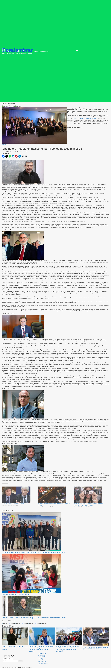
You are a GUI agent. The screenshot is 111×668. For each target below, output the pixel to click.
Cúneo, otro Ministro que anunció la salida (13, 503)
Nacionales (41, 660)
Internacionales (42, 661)
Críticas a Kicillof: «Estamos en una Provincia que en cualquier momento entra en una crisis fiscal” (34, 618)
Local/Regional (42, 656)
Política (4, 144)
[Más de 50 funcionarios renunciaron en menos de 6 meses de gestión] (55, 495)
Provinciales (41, 658)
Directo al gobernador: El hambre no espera (16, 594)
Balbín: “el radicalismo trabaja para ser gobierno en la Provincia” (95, 648)
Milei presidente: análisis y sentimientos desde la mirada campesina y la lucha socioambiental (88, 504)
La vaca (79, 113)
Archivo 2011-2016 (43, 663)
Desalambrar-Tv (42, 655)
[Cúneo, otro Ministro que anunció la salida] (19, 495)
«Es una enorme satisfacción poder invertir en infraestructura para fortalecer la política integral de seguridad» (67, 648)
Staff (39, 665)
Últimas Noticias (42, 653)
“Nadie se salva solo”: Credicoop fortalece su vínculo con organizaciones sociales (15, 647)
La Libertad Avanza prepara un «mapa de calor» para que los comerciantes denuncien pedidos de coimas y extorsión (41, 648)
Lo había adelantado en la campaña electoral (84, 118)
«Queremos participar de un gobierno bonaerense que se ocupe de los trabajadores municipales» (33, 552)
